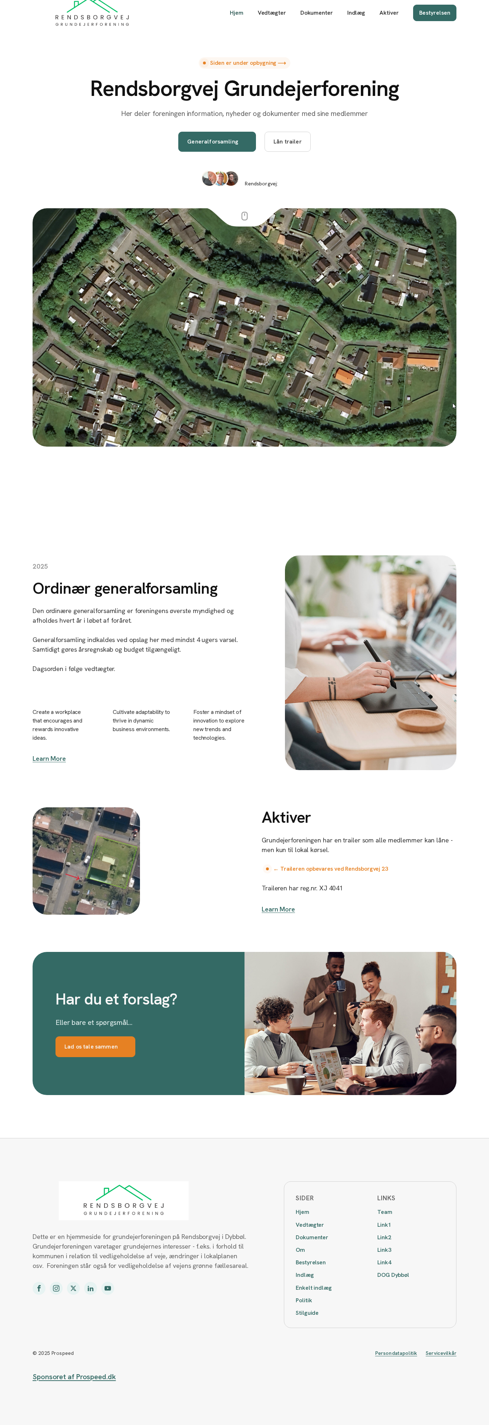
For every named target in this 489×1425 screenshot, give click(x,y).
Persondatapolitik (396, 1353)
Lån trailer (287, 141)
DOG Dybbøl (393, 1274)
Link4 (384, 1262)
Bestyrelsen (434, 12)
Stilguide (307, 1312)
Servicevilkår (441, 1353)
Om (300, 1249)
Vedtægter (272, 12)
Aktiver (388, 12)
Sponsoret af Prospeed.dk (74, 1376)
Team (384, 1211)
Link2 (384, 1237)
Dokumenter (316, 12)
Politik (304, 1300)
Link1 (384, 1224)
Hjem (236, 12)
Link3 (384, 1249)
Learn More (49, 758)
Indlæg (356, 12)
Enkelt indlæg (314, 1287)
